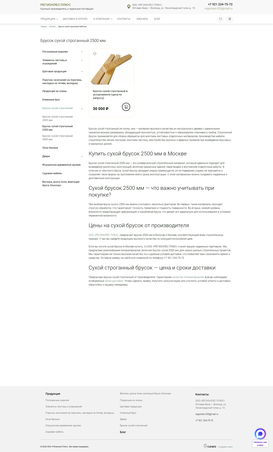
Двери (46, 156)
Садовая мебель (52, 173)
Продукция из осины (54, 91)
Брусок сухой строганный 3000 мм (57, 137)
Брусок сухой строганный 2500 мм (57, 128)
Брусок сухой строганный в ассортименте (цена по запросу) (110, 94)
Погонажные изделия (55, 51)
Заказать (142, 19)
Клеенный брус (51, 99)
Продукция (47, 19)
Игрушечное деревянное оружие (61, 164)
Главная (43, 27)
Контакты (123, 19)
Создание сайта (225, 447)
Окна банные (50, 147)
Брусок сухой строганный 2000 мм (57, 118)
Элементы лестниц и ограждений (54, 62)
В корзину (126, 107)
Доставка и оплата (75, 19)
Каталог (52, 27)
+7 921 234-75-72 (220, 4)
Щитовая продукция (54, 71)
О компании (102, 19)
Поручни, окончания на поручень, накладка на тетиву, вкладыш (62, 81)
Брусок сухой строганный (57, 108)
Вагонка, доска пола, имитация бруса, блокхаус (60, 183)
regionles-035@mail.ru (219, 8)
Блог (157, 19)
